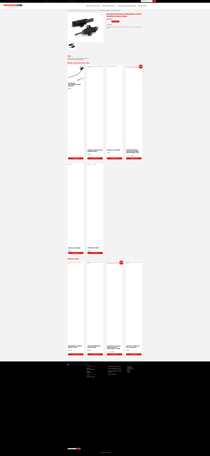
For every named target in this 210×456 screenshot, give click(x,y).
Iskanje (78, 448)
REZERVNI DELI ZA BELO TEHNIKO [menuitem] (93, 5)
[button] (102, 15)
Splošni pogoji (46, 1)
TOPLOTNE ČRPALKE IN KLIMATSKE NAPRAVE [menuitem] (127, 5)
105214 (137, 27)
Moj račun (95, 1)
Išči (154, 1)
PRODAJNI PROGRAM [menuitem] (142, 5)
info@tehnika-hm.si (93, 374)
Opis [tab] (70, 52)
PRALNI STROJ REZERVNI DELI (91, 10)
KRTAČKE (98, 10)
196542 (140, 27)
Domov (69, 10)
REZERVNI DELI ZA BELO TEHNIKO (82, 10)
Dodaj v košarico (115, 21)
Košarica (137, 1)
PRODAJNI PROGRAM (73, 10)
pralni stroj (127, 27)
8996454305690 (121, 27)
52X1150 (107, 28)
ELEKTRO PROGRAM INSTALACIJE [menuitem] (109, 5)
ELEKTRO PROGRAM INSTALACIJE (114, 368)
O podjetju (23, 1)
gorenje (130, 27)
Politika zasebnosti (71, 1)
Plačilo (116, 1)
